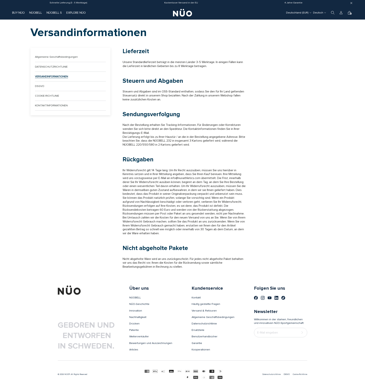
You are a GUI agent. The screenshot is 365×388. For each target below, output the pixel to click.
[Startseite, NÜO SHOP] (182, 13)
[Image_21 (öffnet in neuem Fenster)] (283, 298)
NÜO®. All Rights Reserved (75, 374)
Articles (133, 349)
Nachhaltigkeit (137, 317)
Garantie (197, 343)
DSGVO (39, 86)
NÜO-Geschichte (139, 304)
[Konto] (341, 13)
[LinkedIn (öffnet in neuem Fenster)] (276, 298)
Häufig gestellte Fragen (206, 304)
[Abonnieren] (303, 332)
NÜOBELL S (54, 12)
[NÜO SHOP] (69, 290)
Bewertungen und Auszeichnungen (150, 343)
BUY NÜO (18, 12)
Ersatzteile (198, 330)
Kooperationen (201, 349)
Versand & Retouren (204, 310)
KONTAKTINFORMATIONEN (51, 105)
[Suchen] (333, 13)
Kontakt (196, 297)
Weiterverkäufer (139, 336)
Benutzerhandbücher (204, 336)
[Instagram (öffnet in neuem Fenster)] (263, 298)
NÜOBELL (35, 12)
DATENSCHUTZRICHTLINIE (51, 66)
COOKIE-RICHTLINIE (47, 96)
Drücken (134, 323)
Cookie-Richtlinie (300, 374)
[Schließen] (351, 3)
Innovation (135, 310)
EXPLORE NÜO (76, 12)
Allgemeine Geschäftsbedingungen (56, 57)
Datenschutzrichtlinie (204, 323)
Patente (134, 330)
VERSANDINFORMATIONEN (51, 76)
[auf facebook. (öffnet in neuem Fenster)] (256, 298)
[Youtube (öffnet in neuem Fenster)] (269, 298)
